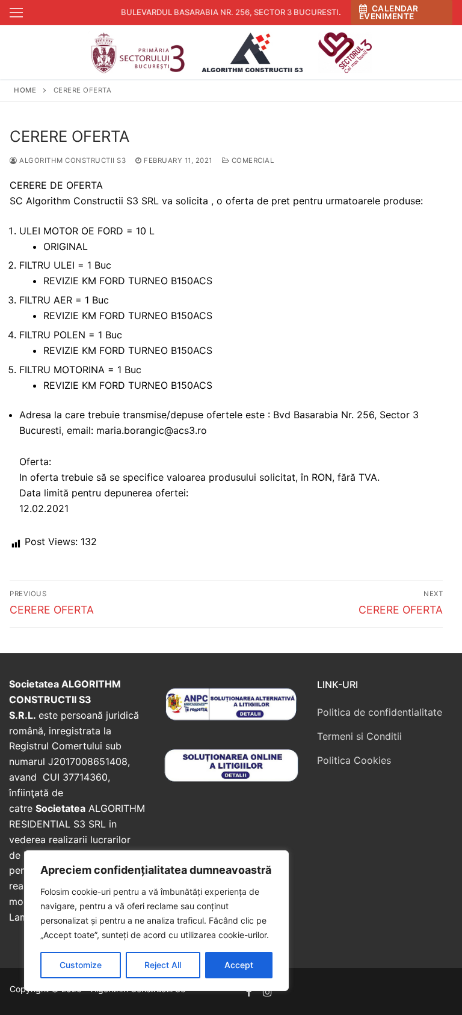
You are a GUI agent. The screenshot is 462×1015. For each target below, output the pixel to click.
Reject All (162, 965)
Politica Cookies (354, 760)
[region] (156, 920)
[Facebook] (249, 992)
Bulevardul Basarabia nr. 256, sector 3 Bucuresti (230, 12)
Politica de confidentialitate (379, 712)
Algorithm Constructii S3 (71, 160)
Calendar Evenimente (389, 13)
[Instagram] (268, 992)
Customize (81, 965)
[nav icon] (16, 12)
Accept (238, 965)
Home (25, 90)
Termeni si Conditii (359, 736)
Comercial (251, 160)
